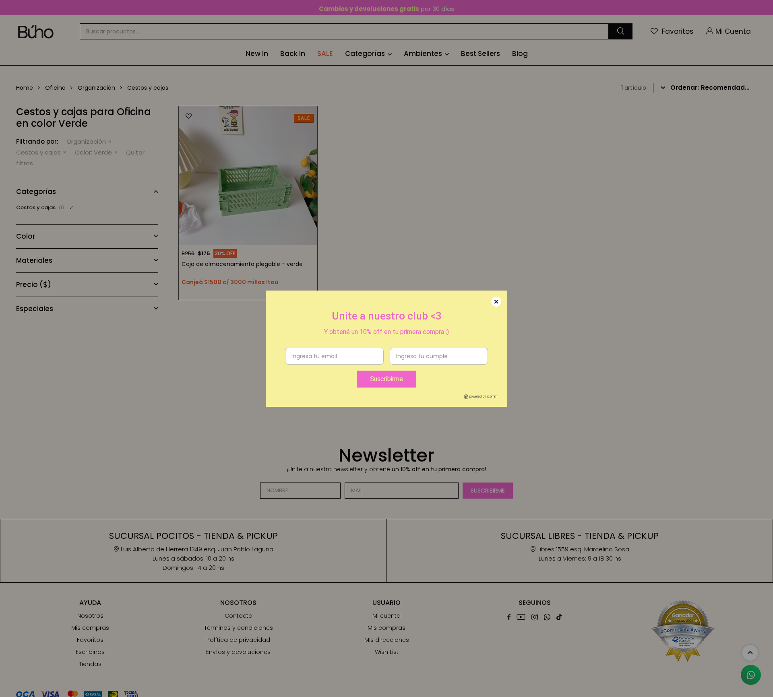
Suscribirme (386, 379)
